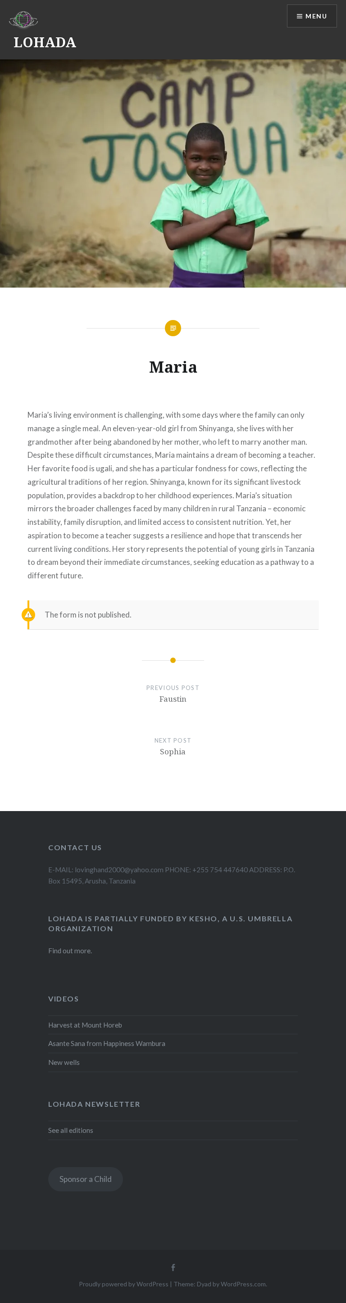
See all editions (70, 1130)
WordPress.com (243, 1284)
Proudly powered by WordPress (123, 1284)
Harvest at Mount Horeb (85, 1025)
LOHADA (45, 42)
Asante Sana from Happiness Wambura (106, 1043)
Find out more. (70, 951)
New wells (64, 1062)
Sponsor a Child (85, 1179)
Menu (316, 16)
